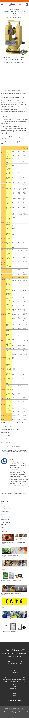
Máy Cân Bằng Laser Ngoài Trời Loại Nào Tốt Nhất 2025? (11, 567)
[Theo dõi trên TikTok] (13, 701)
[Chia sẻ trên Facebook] (9, 446)
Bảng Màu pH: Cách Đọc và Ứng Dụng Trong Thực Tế (10, 555)
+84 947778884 (14, 670)
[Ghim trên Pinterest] (14, 446)
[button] (2, 4)
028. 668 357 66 (14, 672)
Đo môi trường (4, 514)
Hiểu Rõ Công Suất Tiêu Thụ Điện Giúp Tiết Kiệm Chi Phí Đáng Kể (12, 580)
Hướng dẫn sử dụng (6, 516)
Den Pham (20, 17)
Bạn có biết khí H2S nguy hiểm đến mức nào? (8, 618)
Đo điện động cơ (5, 511)
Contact (14, 695)
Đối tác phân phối (14, 688)
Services (14, 686)
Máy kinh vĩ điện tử (14, 451)
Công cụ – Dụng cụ (5, 508)
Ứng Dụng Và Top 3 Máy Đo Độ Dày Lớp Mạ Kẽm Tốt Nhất (11, 593)
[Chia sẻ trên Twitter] (11, 446)
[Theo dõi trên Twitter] (15, 701)
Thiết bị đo (3, 524)
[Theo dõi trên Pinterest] (18, 701)
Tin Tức (3, 527)
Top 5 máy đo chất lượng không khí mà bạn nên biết (9, 631)
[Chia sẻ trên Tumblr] (19, 446)
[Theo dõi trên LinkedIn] (20, 701)
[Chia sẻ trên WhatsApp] (7, 446)
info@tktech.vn (14, 669)
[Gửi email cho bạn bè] (12, 446)
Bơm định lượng (5, 506)
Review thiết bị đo (14, 9)
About (14, 693)
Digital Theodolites (6, 451)
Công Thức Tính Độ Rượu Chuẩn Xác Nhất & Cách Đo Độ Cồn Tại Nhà (13, 542)
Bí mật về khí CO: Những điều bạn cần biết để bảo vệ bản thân (11, 606)
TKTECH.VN (4, 422)
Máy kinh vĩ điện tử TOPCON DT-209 (13, 453)
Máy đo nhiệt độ (5, 519)
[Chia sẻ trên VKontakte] (16, 446)
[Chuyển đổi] (27, 522)
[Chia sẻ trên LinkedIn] (18, 446)
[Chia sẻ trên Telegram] (21, 446)
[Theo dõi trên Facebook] (9, 701)
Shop (14, 684)
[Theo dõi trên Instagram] (11, 701)
